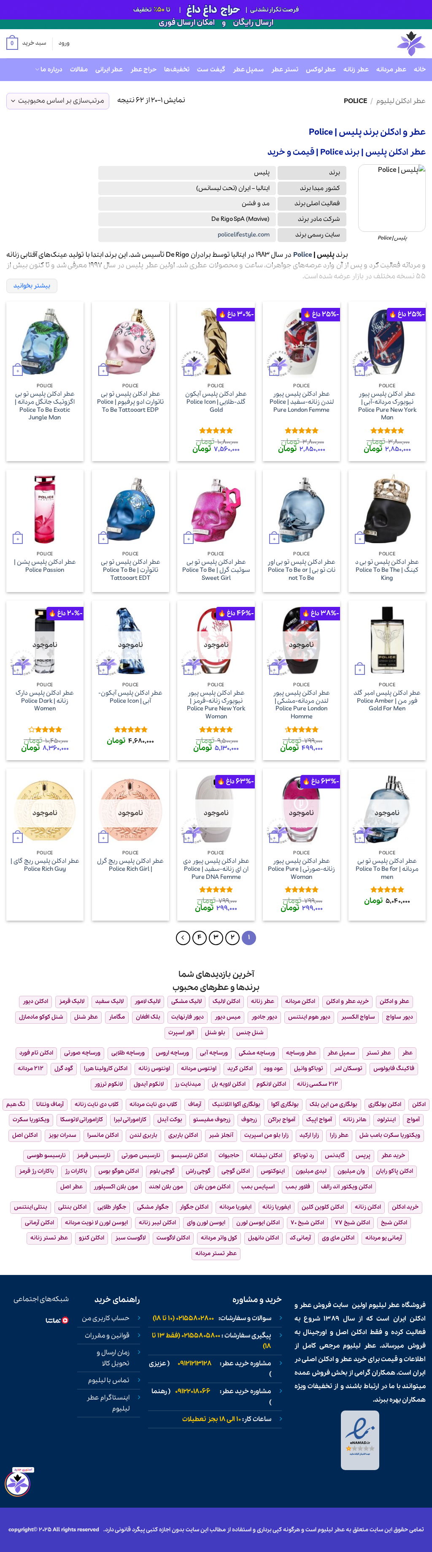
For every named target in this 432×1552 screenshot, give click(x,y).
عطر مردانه (391, 69)
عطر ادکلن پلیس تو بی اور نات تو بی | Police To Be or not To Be (301, 570)
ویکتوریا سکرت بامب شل (389, 1135)
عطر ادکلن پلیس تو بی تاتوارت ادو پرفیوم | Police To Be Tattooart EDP (130, 402)
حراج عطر (143, 69)
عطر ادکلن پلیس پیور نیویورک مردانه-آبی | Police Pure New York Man (387, 406)
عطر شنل (86, 1017)
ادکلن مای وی (338, 1238)
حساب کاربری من (106, 1318)
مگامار (117, 1017)
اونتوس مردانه (198, 1069)
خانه (420, 69)
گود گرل (63, 1069)
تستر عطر (284, 69)
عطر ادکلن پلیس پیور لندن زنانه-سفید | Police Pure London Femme (302, 402)
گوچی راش (198, 1171)
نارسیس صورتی (141, 1156)
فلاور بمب (298, 1187)
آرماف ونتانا (50, 1105)
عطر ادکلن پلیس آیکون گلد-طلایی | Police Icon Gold (216, 402)
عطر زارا (339, 1135)
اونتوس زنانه (154, 1069)
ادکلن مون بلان (212, 1187)
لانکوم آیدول (149, 1084)
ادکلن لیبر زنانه (157, 1223)
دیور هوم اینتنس (309, 1017)
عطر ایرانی (109, 69)
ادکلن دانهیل (263, 1238)
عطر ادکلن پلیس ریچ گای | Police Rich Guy (45, 865)
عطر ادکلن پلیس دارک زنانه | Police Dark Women (45, 701)
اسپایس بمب (258, 1187)
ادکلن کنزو (91, 1238)
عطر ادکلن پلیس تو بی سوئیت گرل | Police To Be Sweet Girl (216, 570)
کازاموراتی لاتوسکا (81, 1120)
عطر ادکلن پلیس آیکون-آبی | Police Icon (130, 697)
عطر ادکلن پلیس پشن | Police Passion (45, 566)
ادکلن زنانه (368, 1207)
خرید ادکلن (405, 1207)
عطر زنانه (355, 69)
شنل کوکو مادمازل (41, 1017)
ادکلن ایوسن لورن (258, 1223)
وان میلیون (351, 1171)
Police (302, 255)
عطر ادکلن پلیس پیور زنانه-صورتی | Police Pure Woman (301, 869)
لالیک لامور (147, 1002)
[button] (26, 44)
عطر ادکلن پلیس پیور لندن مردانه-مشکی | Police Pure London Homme (301, 705)
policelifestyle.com (244, 235)
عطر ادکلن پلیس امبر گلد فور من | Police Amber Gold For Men (387, 701)
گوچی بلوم (162, 1171)
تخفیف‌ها (176, 69)
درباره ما (51, 69)
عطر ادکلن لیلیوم (401, 101)
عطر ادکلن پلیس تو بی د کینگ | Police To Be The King (387, 570)
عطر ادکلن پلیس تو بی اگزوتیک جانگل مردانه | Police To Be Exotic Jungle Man (45, 406)
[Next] (183, 938)
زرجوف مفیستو (211, 1120)
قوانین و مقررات (107, 1335)
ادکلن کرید (240, 1069)
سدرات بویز (62, 1135)
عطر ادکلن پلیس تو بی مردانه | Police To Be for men (387, 869)
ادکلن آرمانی (39, 1223)
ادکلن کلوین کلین (323, 1207)
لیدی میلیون (311, 1171)
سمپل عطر (248, 69)
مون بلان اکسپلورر (116, 1187)
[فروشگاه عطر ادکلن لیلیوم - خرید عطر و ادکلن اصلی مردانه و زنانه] (391, 43)
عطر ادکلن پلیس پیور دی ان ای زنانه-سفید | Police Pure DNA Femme (216, 869)
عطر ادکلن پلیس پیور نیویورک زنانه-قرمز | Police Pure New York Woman (216, 705)
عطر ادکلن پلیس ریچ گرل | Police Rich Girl (130, 865)
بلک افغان (148, 1017)
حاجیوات (229, 1156)
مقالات (79, 69)
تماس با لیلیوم (109, 1380)
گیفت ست (211, 69)
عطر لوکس (321, 69)
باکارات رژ (76, 1171)
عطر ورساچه (301, 1053)
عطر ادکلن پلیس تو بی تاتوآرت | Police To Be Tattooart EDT (130, 570)
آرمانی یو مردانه (383, 1238)
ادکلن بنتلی (72, 1207)
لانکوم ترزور (108, 1084)
